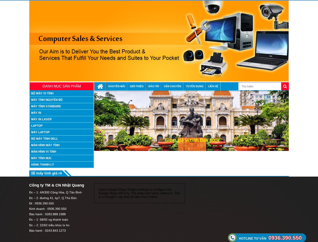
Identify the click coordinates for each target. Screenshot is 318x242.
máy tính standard (46, 106)
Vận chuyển (172, 86)
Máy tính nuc (41, 158)
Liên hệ (213, 86)
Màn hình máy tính (45, 145)
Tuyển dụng (194, 86)
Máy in (36, 112)
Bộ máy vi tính (42, 93)
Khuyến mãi (116, 86)
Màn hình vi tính (43, 151)
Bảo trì (153, 86)
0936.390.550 (270, 238)
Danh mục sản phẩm (62, 86)
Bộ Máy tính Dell (44, 138)
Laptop (37, 125)
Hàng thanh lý (42, 164)
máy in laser (41, 119)
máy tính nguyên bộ (47, 99)
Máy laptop (40, 132)
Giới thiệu (137, 86)
